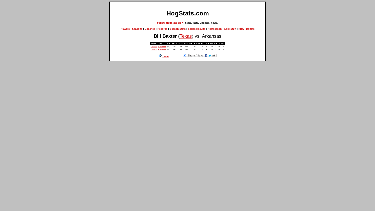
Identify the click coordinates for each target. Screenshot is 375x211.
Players (125, 28)
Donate (250, 28)
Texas (186, 36)
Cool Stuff (230, 28)
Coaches (150, 28)
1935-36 (154, 46)
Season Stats (178, 28)
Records (162, 28)
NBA (241, 28)
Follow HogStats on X (170, 22)
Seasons (137, 28)
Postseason (215, 28)
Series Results (196, 28)
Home (165, 56)
